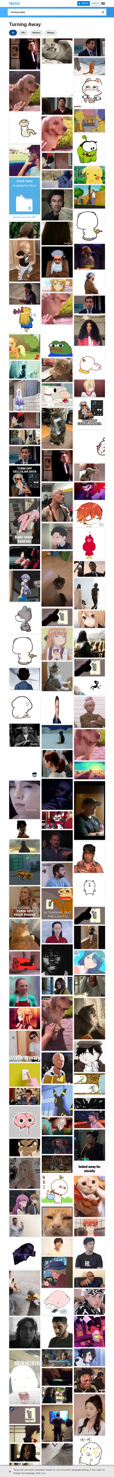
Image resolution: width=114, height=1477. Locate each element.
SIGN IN (95, 3)
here (43, 1473)
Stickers (36, 32)
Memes (50, 32)
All (13, 32)
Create (85, 3)
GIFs (23, 32)
